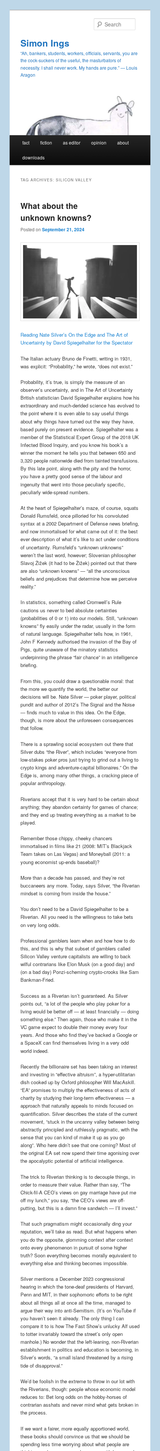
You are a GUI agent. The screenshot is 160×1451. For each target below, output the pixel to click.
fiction (46, 142)
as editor (71, 142)
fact (25, 142)
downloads (33, 157)
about (123, 142)
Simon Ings (44, 42)
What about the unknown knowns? (56, 211)
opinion (98, 142)
